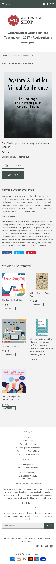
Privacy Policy (27, 541)
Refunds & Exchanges (12, 538)
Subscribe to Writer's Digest (28, 451)
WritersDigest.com (28, 444)
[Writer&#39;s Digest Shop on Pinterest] (46, 547)
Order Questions (28, 464)
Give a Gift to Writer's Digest (28, 455)
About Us (28, 437)
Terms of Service (43, 538)
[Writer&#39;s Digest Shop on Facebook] (42, 547)
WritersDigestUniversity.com (28, 448)
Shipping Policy (29, 538)
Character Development (21, 56)
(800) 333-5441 (28, 479)
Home (4, 56)
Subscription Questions (28, 468)
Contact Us (28, 441)
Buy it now (13, 175)
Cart (50, 4)
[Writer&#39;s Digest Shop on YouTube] (51, 547)
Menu (7, 4)
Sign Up (49, 526)
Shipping (5, 157)
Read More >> (28, 503)
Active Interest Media (30, 554)
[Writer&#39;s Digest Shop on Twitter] (37, 547)
